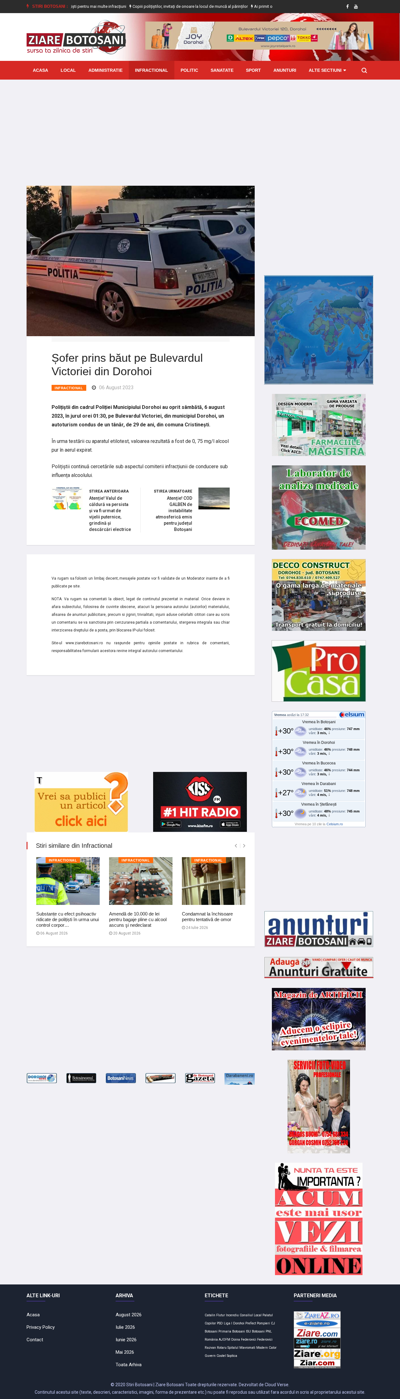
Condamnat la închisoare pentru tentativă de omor (207, 916)
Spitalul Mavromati (241, 1348)
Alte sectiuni (325, 70)
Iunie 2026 (126, 1340)
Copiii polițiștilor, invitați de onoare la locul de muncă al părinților (161, 6)
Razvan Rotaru (216, 1348)
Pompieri (263, 1323)
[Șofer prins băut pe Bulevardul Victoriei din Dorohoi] (141, 260)
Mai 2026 (125, 1352)
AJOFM (224, 1340)
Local (68, 70)
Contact (35, 1340)
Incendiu (232, 1315)
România (211, 1340)
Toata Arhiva (129, 1364)
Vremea (280, 715)
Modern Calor (266, 1348)
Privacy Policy (41, 1327)
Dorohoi (238, 1323)
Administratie (105, 70)
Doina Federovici (243, 1340)
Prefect (250, 1323)
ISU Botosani (255, 1331)
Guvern (210, 1356)
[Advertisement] (200, 128)
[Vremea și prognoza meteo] (352, 714)
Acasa (40, 70)
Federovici (264, 1340)
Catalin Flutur (215, 1315)
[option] (162, 6)
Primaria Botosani (231, 1331)
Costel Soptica (227, 1356)
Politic (189, 70)
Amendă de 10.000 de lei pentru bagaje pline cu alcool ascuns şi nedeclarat (138, 919)
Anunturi (284, 70)
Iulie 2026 (125, 1327)
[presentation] (236, 846)
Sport (253, 70)
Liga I (228, 1323)
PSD (220, 1323)
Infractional (151, 70)
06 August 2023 (116, 387)
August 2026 (129, 1315)
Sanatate (222, 70)
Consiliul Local (251, 1315)
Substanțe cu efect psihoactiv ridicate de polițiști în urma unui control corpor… (67, 919)
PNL (269, 1331)
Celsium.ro (335, 824)
